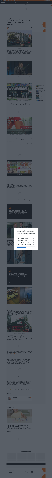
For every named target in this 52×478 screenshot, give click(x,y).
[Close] (36, 228)
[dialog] (26, 239)
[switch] (33, 238)
